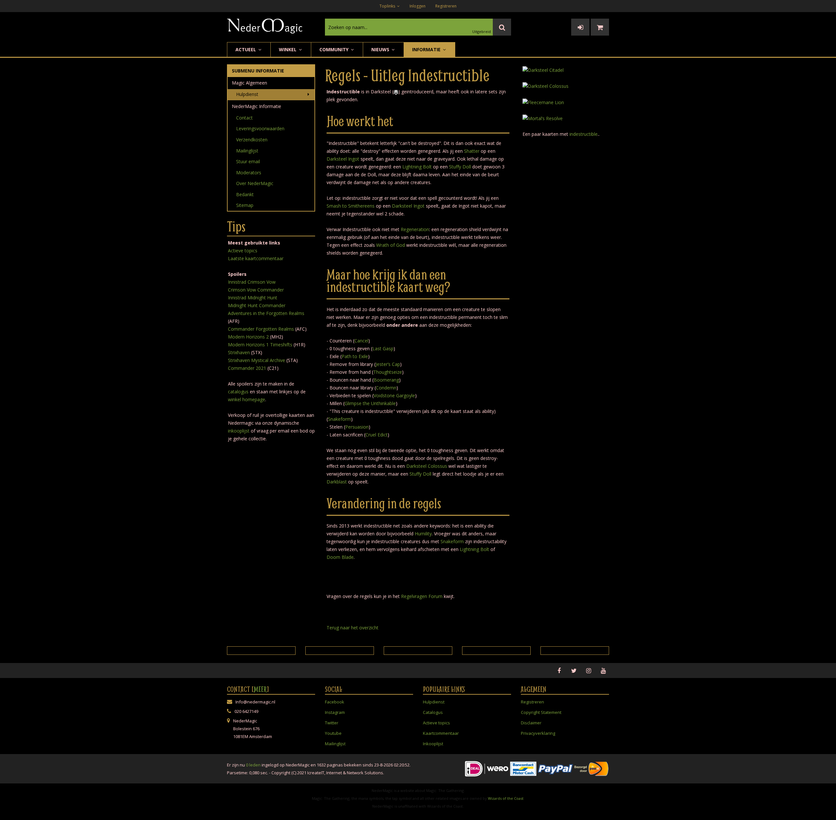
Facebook (334, 702)
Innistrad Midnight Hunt (252, 297)
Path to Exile (355, 356)
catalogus (238, 391)
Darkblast (337, 482)
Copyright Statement (541, 712)
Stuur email (248, 161)
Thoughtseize (387, 372)
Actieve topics (242, 250)
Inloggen (418, 6)
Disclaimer (531, 723)
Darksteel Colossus (426, 466)
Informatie (427, 49)
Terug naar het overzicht (352, 627)
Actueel (246, 49)
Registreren (446, 6)
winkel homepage (246, 399)
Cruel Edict (376, 435)
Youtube (333, 733)
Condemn (386, 388)
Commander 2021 (247, 368)
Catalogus (433, 712)
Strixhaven (239, 352)
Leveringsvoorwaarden (260, 128)
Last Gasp (383, 348)
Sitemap (244, 205)
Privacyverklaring (538, 733)
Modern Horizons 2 (248, 337)
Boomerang (386, 380)
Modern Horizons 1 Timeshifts (260, 344)
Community (334, 49)
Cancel (361, 341)
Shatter (471, 151)
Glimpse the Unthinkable (370, 403)
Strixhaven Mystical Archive (256, 360)
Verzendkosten (251, 139)
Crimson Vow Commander (256, 290)
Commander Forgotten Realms (261, 329)
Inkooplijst (433, 744)
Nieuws (381, 49)
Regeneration (415, 229)
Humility (423, 533)
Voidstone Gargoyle (394, 395)
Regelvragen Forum (421, 596)
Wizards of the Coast (505, 798)
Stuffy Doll (460, 167)
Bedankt (245, 194)
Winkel (288, 49)
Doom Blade (340, 557)
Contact (244, 118)
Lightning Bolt (417, 167)
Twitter (331, 723)
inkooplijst (238, 431)
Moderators (248, 172)
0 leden (253, 765)
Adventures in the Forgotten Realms (266, 313)
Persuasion (357, 427)
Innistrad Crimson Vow (252, 282)
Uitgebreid (481, 31)
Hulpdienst (247, 94)
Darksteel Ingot (343, 159)
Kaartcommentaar (441, 733)
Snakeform (339, 419)
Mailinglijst (247, 151)
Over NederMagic (254, 183)
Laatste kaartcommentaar (255, 258)
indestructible (584, 134)
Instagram (335, 712)
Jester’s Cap (388, 364)
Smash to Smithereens (351, 206)
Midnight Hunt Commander (256, 305)
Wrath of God (390, 245)
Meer (260, 689)
